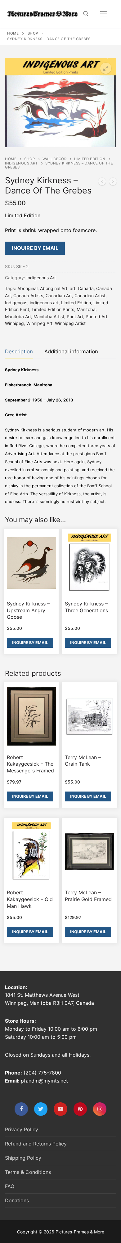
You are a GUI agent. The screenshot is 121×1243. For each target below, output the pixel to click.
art (72, 288)
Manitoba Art (18, 316)
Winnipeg (14, 323)
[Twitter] (40, 1109)
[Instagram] (99, 1109)
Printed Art (96, 316)
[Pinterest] (80, 1109)
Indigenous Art (21, 163)
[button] (105, 68)
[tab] (19, 352)
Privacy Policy (21, 1129)
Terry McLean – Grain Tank (83, 760)
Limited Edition (89, 159)
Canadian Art (59, 295)
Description (19, 351)
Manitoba (86, 309)
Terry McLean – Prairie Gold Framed (88, 895)
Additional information (71, 351)
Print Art (75, 316)
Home (13, 33)
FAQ (9, 1186)
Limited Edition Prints (53, 309)
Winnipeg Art (39, 323)
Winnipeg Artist (70, 323)
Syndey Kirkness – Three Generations (86, 607)
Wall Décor (54, 159)
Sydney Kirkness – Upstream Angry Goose (28, 610)
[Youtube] (60, 1109)
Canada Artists (28, 295)
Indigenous (16, 302)
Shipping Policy (23, 1158)
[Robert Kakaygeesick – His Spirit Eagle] (113, 183)
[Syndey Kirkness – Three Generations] (102, 183)
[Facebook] (21, 1109)
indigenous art (44, 302)
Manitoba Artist (49, 316)
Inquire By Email (35, 248)
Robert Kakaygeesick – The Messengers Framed (30, 764)
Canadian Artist (89, 295)
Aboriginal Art (53, 288)
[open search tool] (86, 14)
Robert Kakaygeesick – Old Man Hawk (30, 899)
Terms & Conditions (28, 1172)
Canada (86, 288)
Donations (17, 1200)
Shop (33, 33)
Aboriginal (27, 288)
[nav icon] (104, 13)
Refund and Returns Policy (36, 1144)
